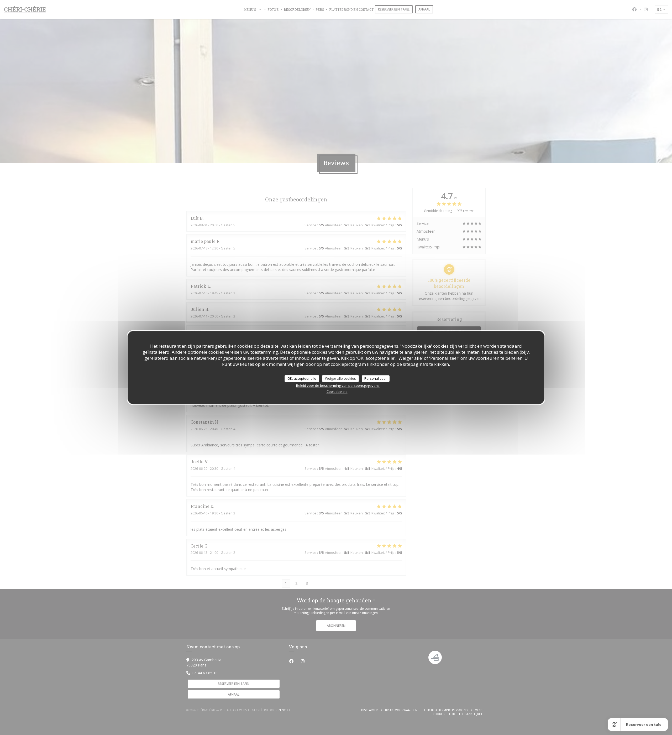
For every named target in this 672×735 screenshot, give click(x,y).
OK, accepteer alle (301, 378)
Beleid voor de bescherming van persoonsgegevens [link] (338, 385)
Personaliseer (375, 378)
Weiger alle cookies (340, 378)
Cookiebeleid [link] (337, 391)
